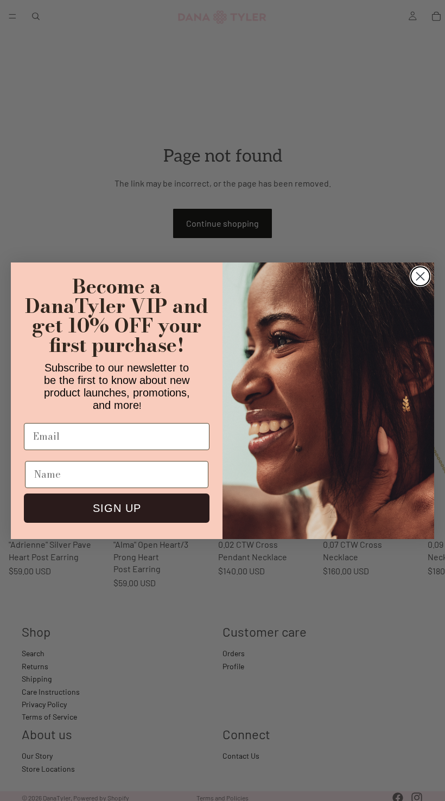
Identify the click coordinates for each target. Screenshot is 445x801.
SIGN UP (117, 508)
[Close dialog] (420, 276)
